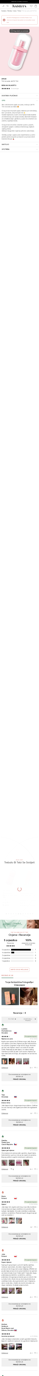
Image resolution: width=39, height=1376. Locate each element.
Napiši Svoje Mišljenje (19, 969)
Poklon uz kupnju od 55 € (20, 1)
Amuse (4, 79)
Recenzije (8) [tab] (7, 975)
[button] (19, 95)
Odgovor (5, 1068)
